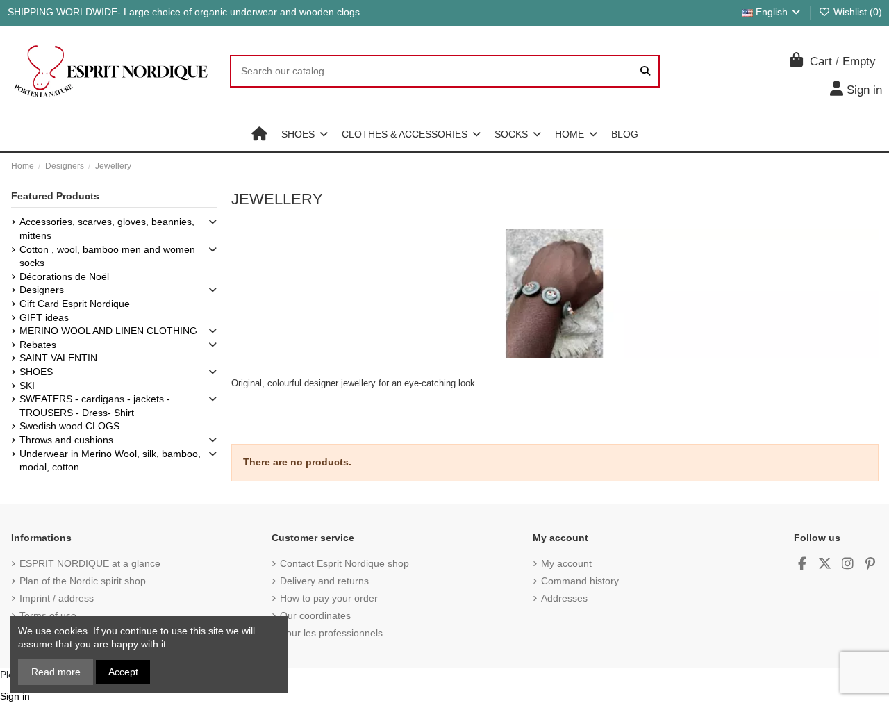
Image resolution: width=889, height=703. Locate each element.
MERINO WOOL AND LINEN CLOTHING (108, 330)
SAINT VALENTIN (58, 357)
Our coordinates (315, 615)
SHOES (36, 371)
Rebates (37, 344)
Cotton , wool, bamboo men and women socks (107, 256)
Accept (123, 671)
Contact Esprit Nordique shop (344, 563)
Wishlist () (856, 11)
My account (566, 563)
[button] (304, 134)
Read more (56, 671)
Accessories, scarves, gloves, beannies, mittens (106, 228)
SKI (27, 385)
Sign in (15, 696)
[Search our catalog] (645, 71)
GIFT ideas (44, 317)
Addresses (564, 598)
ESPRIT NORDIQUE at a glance (89, 563)
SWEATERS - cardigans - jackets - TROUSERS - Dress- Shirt (94, 405)
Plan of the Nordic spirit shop (82, 580)
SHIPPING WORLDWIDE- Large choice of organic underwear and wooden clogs (184, 11)
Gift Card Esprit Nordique (74, 303)
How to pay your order (329, 598)
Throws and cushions (66, 439)
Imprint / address (56, 598)
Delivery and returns (324, 580)
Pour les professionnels (331, 632)
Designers (41, 289)
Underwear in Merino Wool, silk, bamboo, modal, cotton (110, 460)
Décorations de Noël (64, 276)
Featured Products (55, 195)
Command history (580, 580)
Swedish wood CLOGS (69, 425)
